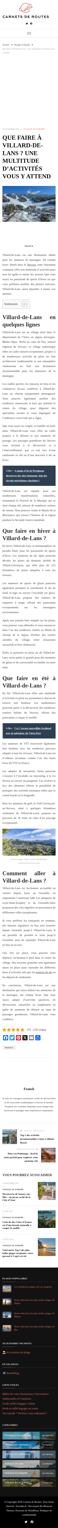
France (9, 1048)
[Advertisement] (29, 93)
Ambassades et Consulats (16, 1398)
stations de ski (44, 972)
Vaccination (42, 1393)
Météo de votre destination (17, 1393)
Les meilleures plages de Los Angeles (33, 1286)
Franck (29, 246)
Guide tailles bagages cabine (18, 1403)
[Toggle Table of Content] (23, 304)
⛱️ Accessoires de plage (16, 1352)
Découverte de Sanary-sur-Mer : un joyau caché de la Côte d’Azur (16, 1197)
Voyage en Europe (34, 129)
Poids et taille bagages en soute (20, 1408)
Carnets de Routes (32, 1502)
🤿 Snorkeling (10, 1373)
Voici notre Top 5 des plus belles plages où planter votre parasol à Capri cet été (17, 1253)
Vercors (31, 264)
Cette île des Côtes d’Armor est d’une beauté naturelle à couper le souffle (17, 1225)
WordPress (33, 1510)
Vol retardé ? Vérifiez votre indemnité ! (24, 1413)
